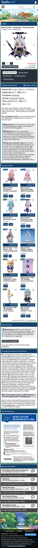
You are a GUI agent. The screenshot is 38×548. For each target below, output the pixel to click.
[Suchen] (34, 7)
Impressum (29, 531)
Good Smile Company (17, 98)
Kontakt (19, 531)
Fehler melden (30, 85)
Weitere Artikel (23, 72)
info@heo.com (25, 396)
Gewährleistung (8, 79)
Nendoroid (15, 95)
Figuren (5, 29)
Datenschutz (10, 531)
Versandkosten (32, 67)
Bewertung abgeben (11, 341)
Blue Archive (17, 29)
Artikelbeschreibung (9, 72)
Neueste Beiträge (8, 466)
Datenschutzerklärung (16, 546)
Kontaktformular (9, 405)
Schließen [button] (31, 535)
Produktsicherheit (20, 76)
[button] (3, 6)
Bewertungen (7, 76)
